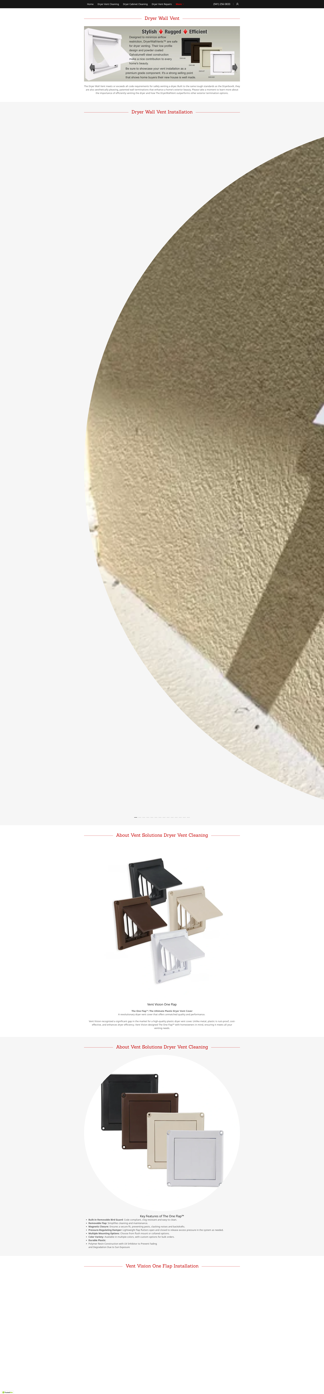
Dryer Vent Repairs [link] (162, 4)
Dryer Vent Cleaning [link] (108, 4)
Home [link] (90, 4)
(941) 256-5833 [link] (221, 4)
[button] (180, 4)
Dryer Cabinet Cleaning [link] (135, 4)
